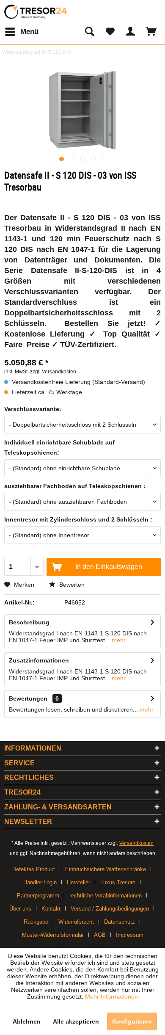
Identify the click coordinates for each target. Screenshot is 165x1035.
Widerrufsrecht (76, 922)
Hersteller (78, 882)
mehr (118, 640)
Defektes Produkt (33, 869)
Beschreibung (29, 622)
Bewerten (71, 584)
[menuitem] (21, 31)
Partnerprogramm (38, 895)
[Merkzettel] (110, 31)
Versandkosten (136, 843)
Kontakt (50, 908)
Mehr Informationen (111, 996)
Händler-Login (40, 882)
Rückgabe (36, 922)
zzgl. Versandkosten (53, 372)
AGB (100, 935)
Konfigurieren (132, 1021)
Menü (29, 32)
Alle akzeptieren (76, 1021)
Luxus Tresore (117, 882)
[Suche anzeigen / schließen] (89, 31)
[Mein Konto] (130, 31)
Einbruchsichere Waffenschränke (105, 869)
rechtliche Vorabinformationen (105, 895)
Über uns (20, 908)
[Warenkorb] (151, 31)
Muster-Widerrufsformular (53, 935)
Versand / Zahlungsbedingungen (110, 908)
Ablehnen (27, 1021)
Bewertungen (28, 698)
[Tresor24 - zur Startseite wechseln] (36, 11)
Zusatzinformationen (39, 660)
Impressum (129, 935)
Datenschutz (119, 922)
